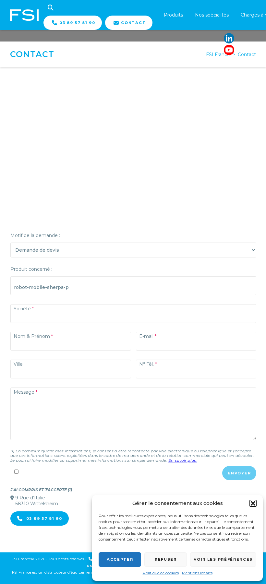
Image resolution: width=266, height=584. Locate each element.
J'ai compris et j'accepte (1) (41, 489)
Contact (133, 22)
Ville (18, 364)
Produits (173, 15)
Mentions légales (197, 572)
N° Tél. (146, 364)
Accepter (120, 559)
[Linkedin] (229, 38)
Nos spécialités (212, 15)
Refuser (166, 559)
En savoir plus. (182, 460)
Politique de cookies (161, 572)
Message (24, 392)
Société (22, 309)
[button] (253, 503)
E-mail (146, 336)
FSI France (218, 54)
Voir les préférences (223, 559)
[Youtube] (229, 50)
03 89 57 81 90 (77, 22)
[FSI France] (24, 15)
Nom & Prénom (32, 336)
